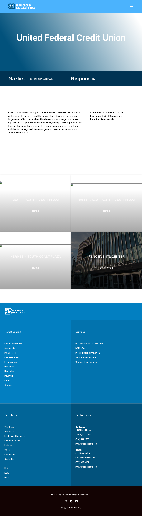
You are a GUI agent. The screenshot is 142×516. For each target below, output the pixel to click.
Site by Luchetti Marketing (71, 508)
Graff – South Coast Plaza (35, 200)
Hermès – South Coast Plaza (35, 257)
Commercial (36, 79)
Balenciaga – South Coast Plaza (106, 200)
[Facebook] (71, 501)
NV (93, 79)
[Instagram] (65, 501)
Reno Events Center (106, 257)
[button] (131, 6)
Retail (49, 79)
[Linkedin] (76, 501)
